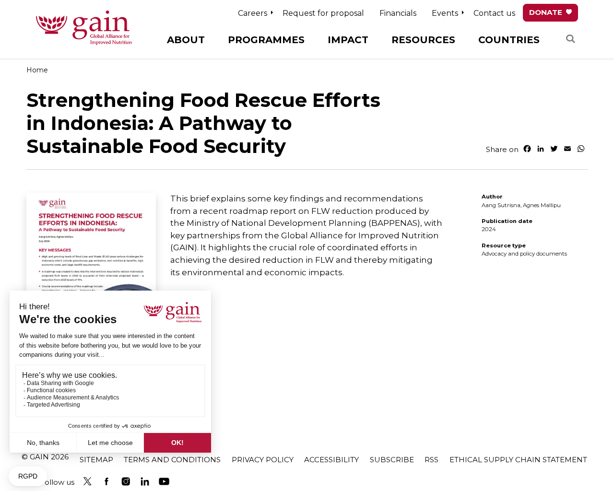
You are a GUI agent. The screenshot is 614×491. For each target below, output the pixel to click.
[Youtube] (164, 481)
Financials (397, 13)
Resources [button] (423, 40)
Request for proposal (323, 13)
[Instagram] (125, 481)
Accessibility (331, 459)
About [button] (186, 40)
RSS (431, 459)
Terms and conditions (172, 459)
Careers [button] (252, 13)
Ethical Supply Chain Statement (518, 459)
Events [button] (445, 13)
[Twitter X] (87, 481)
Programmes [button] (266, 40)
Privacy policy (263, 459)
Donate (545, 12)
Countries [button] (509, 40)
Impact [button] (348, 40)
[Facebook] (106, 481)
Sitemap (96, 459)
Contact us (494, 13)
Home (37, 70)
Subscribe (392, 459)
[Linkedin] (144, 481)
